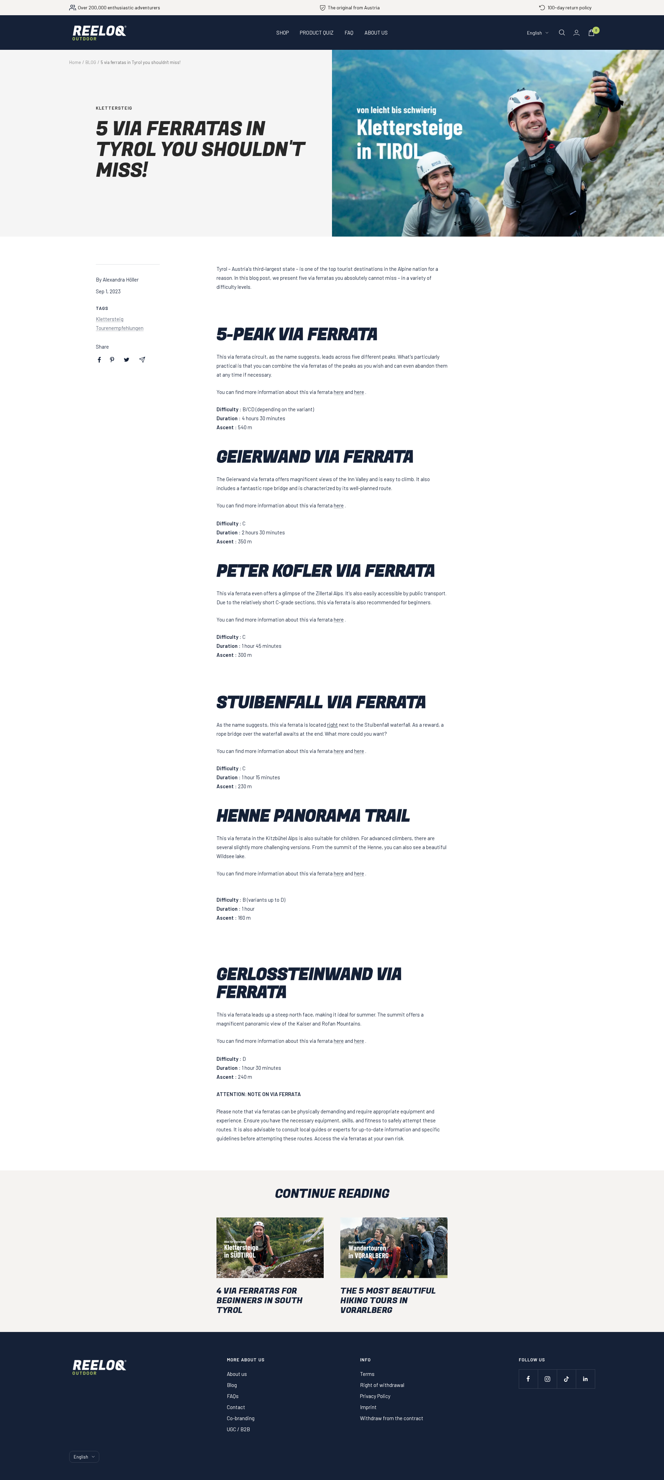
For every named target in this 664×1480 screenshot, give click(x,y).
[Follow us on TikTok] (566, 1378)
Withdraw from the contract (391, 1418)
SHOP (282, 32)
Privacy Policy (375, 1396)
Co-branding (241, 1418)
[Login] (576, 33)
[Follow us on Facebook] (528, 1378)
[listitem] (99, 360)
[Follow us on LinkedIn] (585, 1378)
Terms (367, 1374)
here (339, 392)
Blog (232, 1385)
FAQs (233, 1396)
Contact (236, 1407)
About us (237, 1374)
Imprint (368, 1407)
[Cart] (591, 32)
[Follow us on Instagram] (547, 1378)
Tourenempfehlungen (120, 328)
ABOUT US (376, 32)
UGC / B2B (238, 1429)
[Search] (562, 32)
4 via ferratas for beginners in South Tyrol (259, 1300)
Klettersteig (114, 108)
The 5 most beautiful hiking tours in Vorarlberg (388, 1300)
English (534, 33)
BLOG (90, 62)
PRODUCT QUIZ (316, 32)
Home (75, 62)
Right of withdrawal (382, 1385)
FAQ (348, 32)
